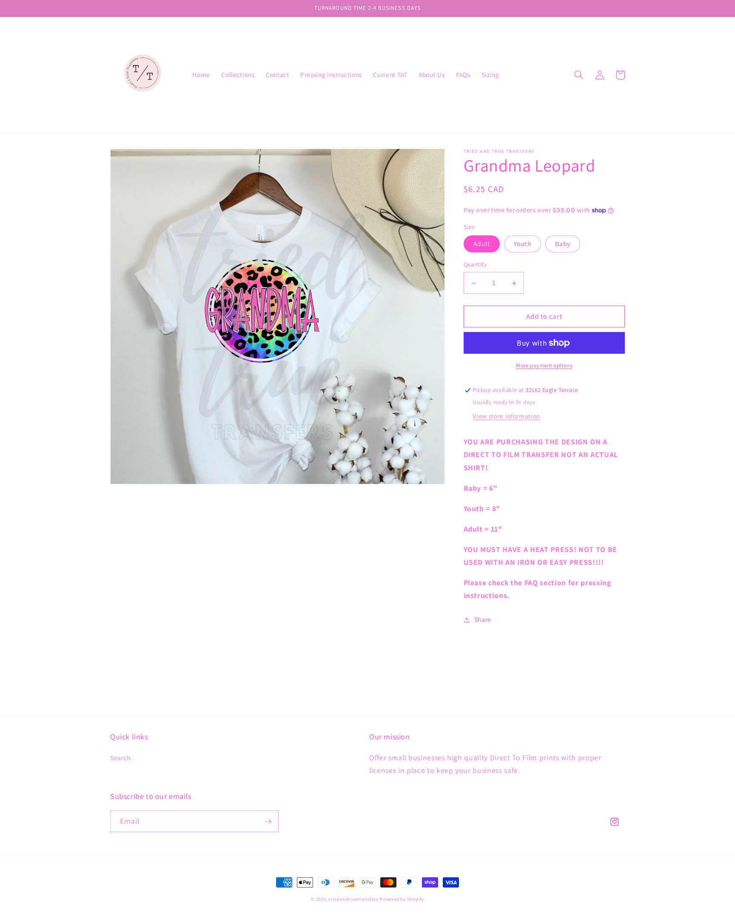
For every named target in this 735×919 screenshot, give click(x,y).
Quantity (475, 265)
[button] (579, 75)
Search (120, 757)
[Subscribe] (268, 821)
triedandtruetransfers (353, 899)
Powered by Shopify (402, 899)
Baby (562, 244)
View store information (506, 416)
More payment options (544, 365)
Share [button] (482, 620)
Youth (522, 244)
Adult (481, 244)
